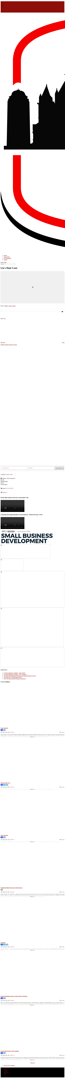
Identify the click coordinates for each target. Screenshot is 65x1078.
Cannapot (3, 942)
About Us (6, 10)
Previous (3, 342)
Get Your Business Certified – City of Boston (15, 674)
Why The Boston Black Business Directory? (15, 678)
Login (5, 11)
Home (5, 255)
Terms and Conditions (9, 1065)
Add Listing (7, 257)
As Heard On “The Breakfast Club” (13, 677)
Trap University (4, 728)
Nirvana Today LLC (5, 783)
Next (63, 342)
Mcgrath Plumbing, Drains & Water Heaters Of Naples (14, 996)
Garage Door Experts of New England (10, 1051)
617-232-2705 (9, 488)
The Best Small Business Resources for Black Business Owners (20, 675)
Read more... (32, 736)
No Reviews (12, 732)
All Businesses (7, 258)
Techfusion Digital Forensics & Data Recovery (12, 887)
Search (5, 259)
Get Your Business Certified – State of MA (14, 673)
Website (5, 492)
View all (32, 1062)
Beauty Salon (12, 306)
